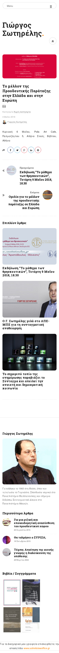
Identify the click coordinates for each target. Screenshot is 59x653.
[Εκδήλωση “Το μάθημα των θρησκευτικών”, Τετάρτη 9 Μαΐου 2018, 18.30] (29, 246)
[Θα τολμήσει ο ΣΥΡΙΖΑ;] (6, 540)
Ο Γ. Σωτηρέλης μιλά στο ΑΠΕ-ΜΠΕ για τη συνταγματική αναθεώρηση (25, 324)
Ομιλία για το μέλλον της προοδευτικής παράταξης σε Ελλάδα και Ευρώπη (23, 202)
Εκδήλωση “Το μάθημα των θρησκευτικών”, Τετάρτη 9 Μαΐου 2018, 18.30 (36, 177)
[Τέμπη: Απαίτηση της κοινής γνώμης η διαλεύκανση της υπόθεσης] (6, 552)
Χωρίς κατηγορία (22, 111)
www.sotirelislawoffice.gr (37, 648)
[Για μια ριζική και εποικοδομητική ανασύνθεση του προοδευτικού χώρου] (6, 522)
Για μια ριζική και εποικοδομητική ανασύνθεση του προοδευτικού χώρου (34, 523)
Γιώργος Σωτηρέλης (22, 29)
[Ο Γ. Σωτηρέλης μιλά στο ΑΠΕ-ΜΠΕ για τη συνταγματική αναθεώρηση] (29, 299)
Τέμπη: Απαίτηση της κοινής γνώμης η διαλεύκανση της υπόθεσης (34, 553)
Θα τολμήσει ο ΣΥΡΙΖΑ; (30, 537)
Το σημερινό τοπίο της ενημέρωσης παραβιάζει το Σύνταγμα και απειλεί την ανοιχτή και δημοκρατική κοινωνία (23, 381)
